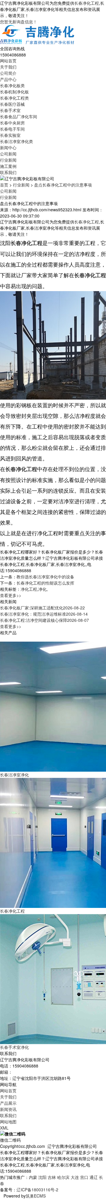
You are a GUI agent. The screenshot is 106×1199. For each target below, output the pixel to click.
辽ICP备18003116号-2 (37, 1189)
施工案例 (8, 166)
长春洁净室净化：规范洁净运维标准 (44, 614)
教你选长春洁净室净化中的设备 (45, 577)
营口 (84, 1177)
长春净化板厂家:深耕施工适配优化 (42, 608)
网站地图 (8, 1122)
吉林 (52, 1177)
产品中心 (8, 79)
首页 (4, 185)
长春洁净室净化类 (16, 141)
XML (4, 1128)
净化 (42, 589)
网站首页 (8, 61)
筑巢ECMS (36, 1196)
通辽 (94, 1177)
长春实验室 (10, 135)
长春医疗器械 (12, 104)
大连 (75, 1177)
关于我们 (8, 67)
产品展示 (8, 1103)
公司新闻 (8, 154)
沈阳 (42, 1177)
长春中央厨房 (12, 123)
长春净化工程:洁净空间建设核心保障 (44, 620)
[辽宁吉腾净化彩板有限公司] (37, 35)
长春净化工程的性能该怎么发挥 (45, 583)
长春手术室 (10, 110)
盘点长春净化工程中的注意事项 (63, 185)
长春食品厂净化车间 (18, 116)
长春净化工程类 (14, 98)
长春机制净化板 (14, 92)
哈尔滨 (63, 1177)
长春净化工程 (86, 3)
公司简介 (8, 73)
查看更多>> (10, 595)
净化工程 (29, 589)
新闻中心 (8, 147)
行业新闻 (8, 160)
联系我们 (8, 172)
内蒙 (33, 1177)
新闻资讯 (8, 1109)
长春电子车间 (12, 129)
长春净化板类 (12, 85)
